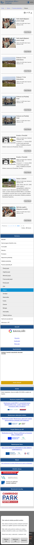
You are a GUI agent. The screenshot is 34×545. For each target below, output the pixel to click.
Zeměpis (5, 293)
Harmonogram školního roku (8, 243)
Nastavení (24, 540)
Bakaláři (3, 239)
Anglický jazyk (6, 272)
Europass (3, 254)
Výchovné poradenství (7, 319)
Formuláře (4, 246)
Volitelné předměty (6, 261)
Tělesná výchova (7, 315)
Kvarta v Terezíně (21, 135)
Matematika (6, 297)
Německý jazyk (7, 275)
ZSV (4, 286)
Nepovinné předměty (6, 257)
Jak (2, 463)
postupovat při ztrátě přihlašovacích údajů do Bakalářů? (17, 463)
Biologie (5, 308)
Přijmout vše (6, 540)
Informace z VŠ (5, 322)
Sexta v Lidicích (21, 178)
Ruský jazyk (6, 282)
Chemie (5, 304)
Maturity (3, 250)
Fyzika (4, 301)
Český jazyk (6, 268)
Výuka (8, 8)
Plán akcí (17, 344)
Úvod (2, 8)
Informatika (6, 311)
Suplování (17, 341)
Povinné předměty (6, 264)
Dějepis (5, 290)
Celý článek (27, 32)
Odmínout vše (15, 540)
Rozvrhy (17, 338)
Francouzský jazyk (7, 279)
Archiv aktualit (17, 382)
